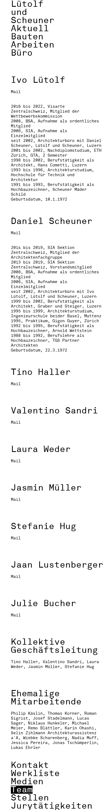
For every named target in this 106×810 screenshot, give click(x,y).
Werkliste (35, 773)
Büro (22, 53)
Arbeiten (32, 44)
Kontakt (30, 765)
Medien (27, 781)
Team (22, 789)
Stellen (30, 797)
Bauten (27, 36)
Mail (16, 92)
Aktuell (30, 28)
